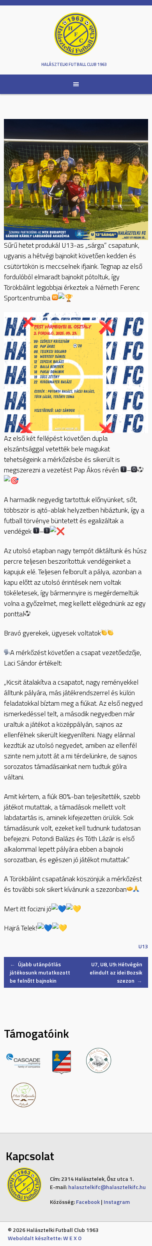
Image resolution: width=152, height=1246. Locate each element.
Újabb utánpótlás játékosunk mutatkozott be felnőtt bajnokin (40, 972)
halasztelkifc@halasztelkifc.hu (107, 1187)
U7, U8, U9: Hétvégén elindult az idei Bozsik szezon (116, 972)
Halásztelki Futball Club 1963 (74, 64)
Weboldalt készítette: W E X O (44, 1238)
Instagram (117, 1202)
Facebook (88, 1202)
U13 (143, 946)
